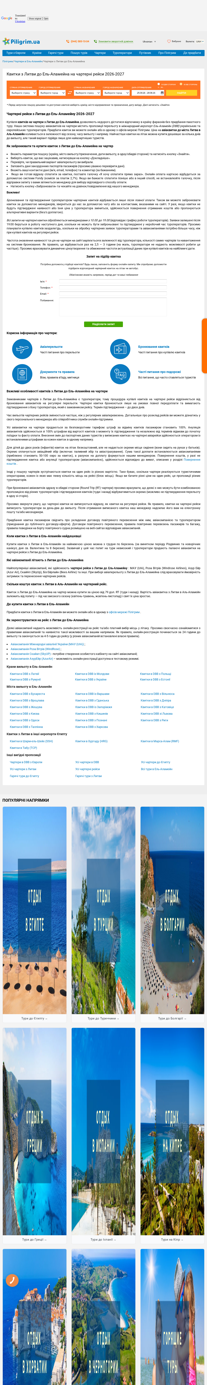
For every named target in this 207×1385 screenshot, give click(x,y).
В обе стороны (190, 85)
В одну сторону (169, 85)
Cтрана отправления (21, 87)
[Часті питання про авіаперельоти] (22, 358)
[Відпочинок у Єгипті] (34, 910)
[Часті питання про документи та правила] (22, 383)
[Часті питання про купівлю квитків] (120, 358)
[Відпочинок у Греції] (34, 1131)
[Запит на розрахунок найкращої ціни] (204, 345)
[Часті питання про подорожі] (120, 383)
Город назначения (113, 87)
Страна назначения (84, 87)
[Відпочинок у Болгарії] (172, 910)
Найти (181, 93)
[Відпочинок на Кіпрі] (172, 1131)
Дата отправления (148, 87)
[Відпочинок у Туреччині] (103, 910)
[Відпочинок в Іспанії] (103, 1131)
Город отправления (49, 87)
